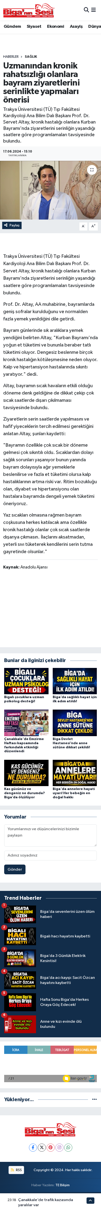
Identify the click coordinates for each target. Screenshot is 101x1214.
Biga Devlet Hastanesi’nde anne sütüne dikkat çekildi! (71, 743)
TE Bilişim (62, 1185)
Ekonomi (55, 26)
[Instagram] (59, 1148)
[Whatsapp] (68, 1148)
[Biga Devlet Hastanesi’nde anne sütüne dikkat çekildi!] (75, 723)
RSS (18, 1170)
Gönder (15, 869)
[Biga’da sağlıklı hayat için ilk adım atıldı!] (75, 681)
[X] (42, 1148)
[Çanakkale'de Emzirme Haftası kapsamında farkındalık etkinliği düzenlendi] (26, 723)
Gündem (12, 26)
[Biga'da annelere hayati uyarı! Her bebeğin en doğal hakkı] (75, 773)
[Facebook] (33, 1148)
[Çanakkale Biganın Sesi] (29, 10)
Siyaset (34, 26)
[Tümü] (94, 1100)
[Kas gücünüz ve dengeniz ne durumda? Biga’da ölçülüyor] (26, 773)
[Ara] (86, 10)
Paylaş (15, 225)
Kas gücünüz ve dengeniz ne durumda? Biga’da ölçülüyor (24, 793)
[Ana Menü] (93, 10)
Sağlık (31, 56)
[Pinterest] (51, 1148)
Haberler (11, 56)
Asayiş (76, 26)
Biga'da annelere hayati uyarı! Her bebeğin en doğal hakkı (74, 793)
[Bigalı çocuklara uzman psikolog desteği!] (26, 681)
